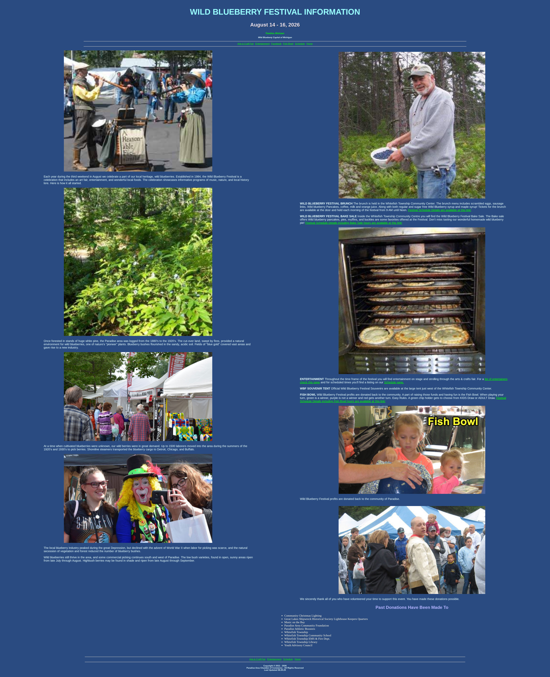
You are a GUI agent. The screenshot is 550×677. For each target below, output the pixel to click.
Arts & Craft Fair (245, 44)
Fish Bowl (288, 44)
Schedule (300, 44)
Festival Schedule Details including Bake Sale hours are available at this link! (353, 222)
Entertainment (262, 44)
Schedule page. (394, 382)
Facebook (276, 44)
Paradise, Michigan (275, 33)
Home (310, 44)
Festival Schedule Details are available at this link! (439, 210)
